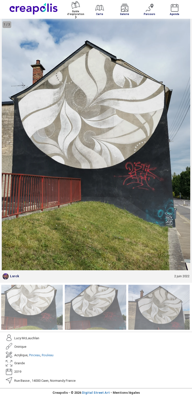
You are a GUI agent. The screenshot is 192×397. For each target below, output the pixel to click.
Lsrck (14, 276)
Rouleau (48, 355)
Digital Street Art (96, 392)
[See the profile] (5, 276)
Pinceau (34, 355)
